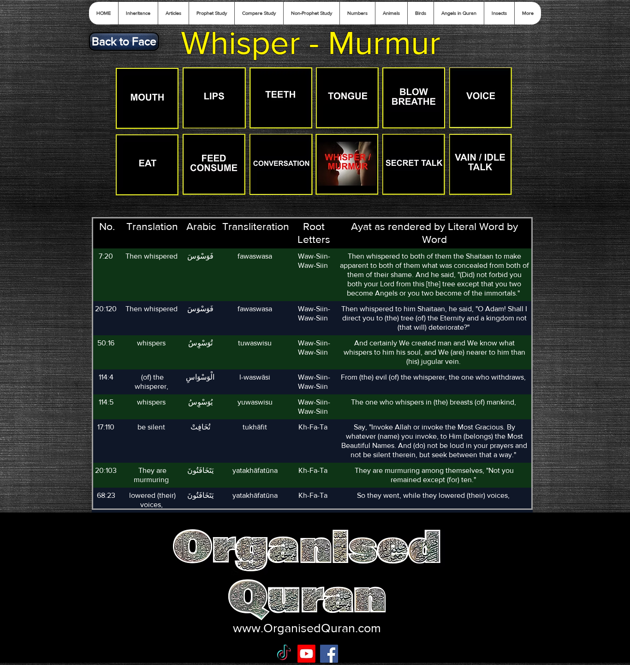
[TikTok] (284, 654)
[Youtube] (306, 654)
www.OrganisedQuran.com (307, 628)
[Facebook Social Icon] (329, 654)
